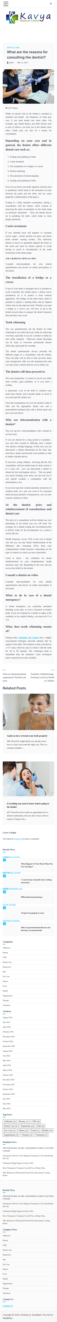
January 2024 (8, 1075)
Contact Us (8, 1306)
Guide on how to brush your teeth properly (27, 736)
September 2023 (9, 1094)
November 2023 (9, 1085)
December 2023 (9, 1080)
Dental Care (13, 48)
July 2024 (6, 1056)
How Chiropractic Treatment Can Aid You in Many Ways (24, 1168)
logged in (18, 839)
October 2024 (8, 1041)
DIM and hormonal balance (32, 897)
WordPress (7, 1318)
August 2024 (7, 1051)
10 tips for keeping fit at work (32, 913)
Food (5, 986)
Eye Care (6, 976)
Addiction (6, 948)
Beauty (5, 953)
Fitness (5, 981)
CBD (5, 957)
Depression (7, 967)
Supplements (7, 996)
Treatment (6, 1005)
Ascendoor (36, 1315)
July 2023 (6, 1099)
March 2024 (7, 1070)
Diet (4, 972)
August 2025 (7, 1018)
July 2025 (6, 1022)
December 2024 (9, 1037)
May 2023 (7, 1108)
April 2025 (7, 1027)
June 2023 (7, 1104)
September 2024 (9, 1046)
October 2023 (8, 1089)
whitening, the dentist (28, 637)
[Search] (51, 4)
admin (11, 63)
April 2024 (7, 1065)
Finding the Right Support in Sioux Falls (18, 1163)
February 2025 (8, 1032)
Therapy (6, 1000)
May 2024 (7, 1061)
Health (5, 991)
